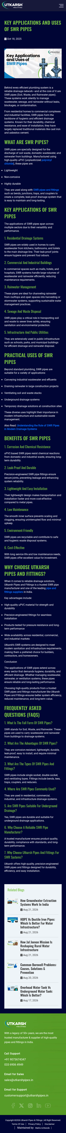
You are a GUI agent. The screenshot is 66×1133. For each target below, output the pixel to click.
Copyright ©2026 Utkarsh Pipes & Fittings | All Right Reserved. (33, 1120)
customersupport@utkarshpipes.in (26, 1095)
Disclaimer (49, 1124)
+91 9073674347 (15, 1059)
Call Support (12, 1053)
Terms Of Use (18, 1124)
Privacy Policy (34, 1124)
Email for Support (15, 1089)
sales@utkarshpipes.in (18, 1080)
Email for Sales (14, 1074)
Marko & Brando (42, 1128)
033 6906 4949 (13, 1064)
